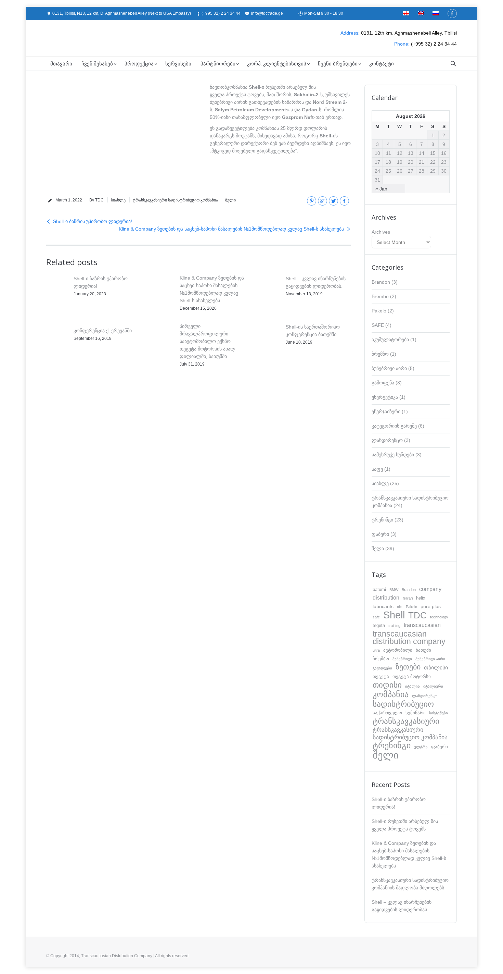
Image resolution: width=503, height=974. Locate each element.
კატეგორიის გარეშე (394, 426)
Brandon (381, 282)
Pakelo (379, 310)
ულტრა (421, 747)
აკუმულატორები (390, 339)
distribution (386, 598)
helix (420, 598)
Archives (381, 232)
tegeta (379, 625)
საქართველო (387, 712)
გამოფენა (383, 382)
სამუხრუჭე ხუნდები (393, 454)
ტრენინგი (382, 519)
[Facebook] (452, 13)
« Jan (381, 189)
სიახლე (118, 200)
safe (376, 617)
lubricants (383, 606)
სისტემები (438, 713)
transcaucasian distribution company (409, 637)
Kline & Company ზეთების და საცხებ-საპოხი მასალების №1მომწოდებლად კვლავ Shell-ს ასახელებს (231, 229)
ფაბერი (380, 534)
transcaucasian (422, 625)
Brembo (380, 296)
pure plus (431, 606)
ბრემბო (380, 354)
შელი (230, 200)
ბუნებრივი (402, 659)
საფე (377, 469)
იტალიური (433, 686)
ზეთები (408, 667)
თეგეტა (381, 676)
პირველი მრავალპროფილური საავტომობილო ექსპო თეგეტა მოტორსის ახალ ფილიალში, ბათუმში (207, 341)
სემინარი (415, 712)
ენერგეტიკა (385, 397)
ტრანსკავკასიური (406, 721)
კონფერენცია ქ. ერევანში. (103, 330)
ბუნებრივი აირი (389, 368)
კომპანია (391, 694)
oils (399, 607)
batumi (379, 589)
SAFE (378, 325)
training (394, 626)
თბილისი (436, 667)
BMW (393, 590)
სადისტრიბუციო (403, 704)
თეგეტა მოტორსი (411, 676)
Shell (394, 615)
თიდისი (387, 685)
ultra (376, 650)
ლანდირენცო (387, 440)
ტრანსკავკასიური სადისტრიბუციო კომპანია (175, 200)
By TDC (96, 200)
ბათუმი (423, 650)
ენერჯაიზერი (386, 411)
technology (439, 617)
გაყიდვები (382, 668)
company (430, 589)
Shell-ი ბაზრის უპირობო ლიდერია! (92, 221)
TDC (417, 615)
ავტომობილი (397, 650)
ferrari (408, 598)
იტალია (412, 686)
